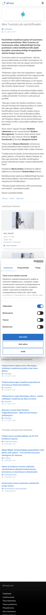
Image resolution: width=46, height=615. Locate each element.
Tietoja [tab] (38, 268)
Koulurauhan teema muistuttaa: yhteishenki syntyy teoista (20, 484)
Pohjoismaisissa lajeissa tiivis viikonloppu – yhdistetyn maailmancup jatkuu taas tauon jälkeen (20, 368)
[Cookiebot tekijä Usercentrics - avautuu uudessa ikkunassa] (33, 261)
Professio (7, 458)
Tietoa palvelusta (10, 604)
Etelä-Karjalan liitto (10, 475)
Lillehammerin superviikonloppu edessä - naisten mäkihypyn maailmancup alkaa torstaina (22, 397)
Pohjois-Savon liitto (10, 441)
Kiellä (23, 351)
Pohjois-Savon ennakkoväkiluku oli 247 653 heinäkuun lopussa (20, 437)
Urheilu (12, 198)
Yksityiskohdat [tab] (23, 268)
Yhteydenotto (8, 608)
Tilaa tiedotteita (9, 601)
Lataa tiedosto (10, 245)
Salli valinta (23, 344)
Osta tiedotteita (9, 611)
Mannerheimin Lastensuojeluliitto (15, 489)
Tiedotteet (7, 593)
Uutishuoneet (8, 597)
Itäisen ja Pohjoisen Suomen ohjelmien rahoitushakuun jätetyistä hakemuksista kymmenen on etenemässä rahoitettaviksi (19, 469)
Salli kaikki (23, 337)
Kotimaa (4, 198)
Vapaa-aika (19, 198)
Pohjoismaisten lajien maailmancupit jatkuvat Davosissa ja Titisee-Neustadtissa (21, 383)
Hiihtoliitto (8, 29)
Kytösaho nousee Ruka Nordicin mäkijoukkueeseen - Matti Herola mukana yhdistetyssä (19, 413)
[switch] (40, 313)
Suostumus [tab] (8, 268)
